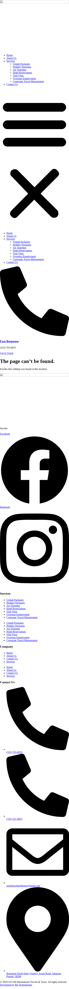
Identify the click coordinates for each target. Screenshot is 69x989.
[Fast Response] (34, 335)
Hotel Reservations (22, 72)
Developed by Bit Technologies (16, 984)
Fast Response (9, 341)
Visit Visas (18, 75)
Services (10, 61)
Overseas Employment (24, 78)
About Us (11, 58)
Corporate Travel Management (28, 81)
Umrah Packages (21, 64)
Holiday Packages (22, 66)
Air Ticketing (19, 69)
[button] (34, 158)
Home (9, 55)
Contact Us (12, 84)
